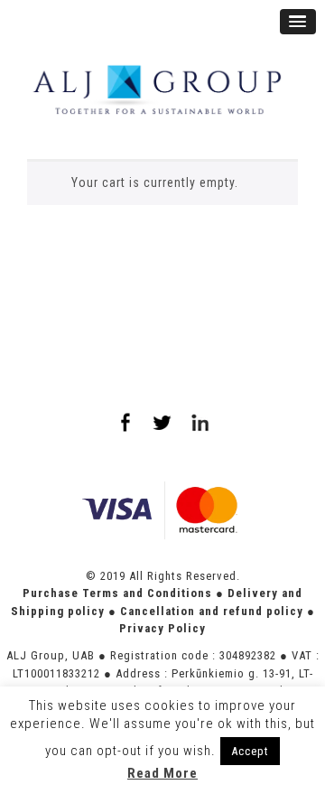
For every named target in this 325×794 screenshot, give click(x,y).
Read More (162, 773)
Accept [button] (250, 751)
